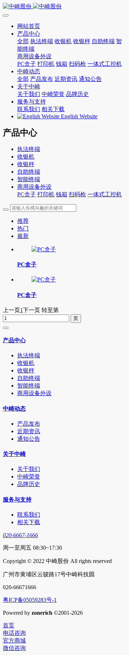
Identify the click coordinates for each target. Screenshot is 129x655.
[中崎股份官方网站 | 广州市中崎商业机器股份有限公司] (64, 6)
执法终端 (28, 149)
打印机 (45, 194)
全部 (23, 41)
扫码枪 (77, 194)
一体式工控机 (104, 194)
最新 (23, 236)
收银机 (25, 157)
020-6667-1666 (20, 535)
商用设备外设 (34, 187)
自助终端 (28, 172)
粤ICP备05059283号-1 (30, 600)
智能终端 (28, 179)
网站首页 (28, 26)
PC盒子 (26, 194)
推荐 (23, 221)
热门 (23, 228)
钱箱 (61, 194)
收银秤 (25, 164)
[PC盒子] (44, 249)
